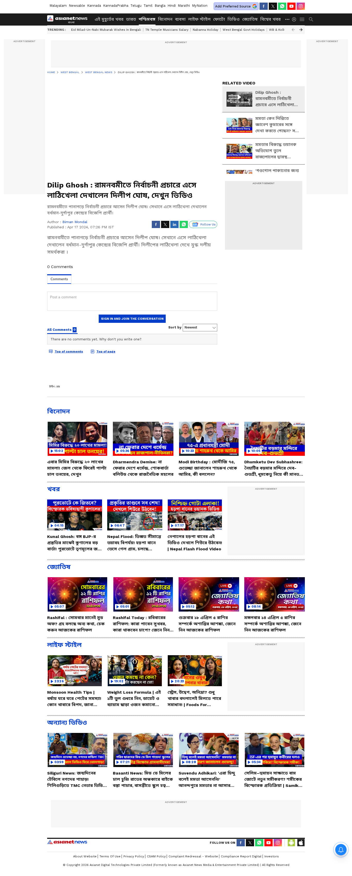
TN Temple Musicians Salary (166, 30)
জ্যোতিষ (250, 19)
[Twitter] (273, 6)
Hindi (171, 5)
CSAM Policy (156, 856)
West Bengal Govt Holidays (244, 30)
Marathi (184, 5)
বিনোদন (165, 19)
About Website (85, 856)
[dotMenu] (287, 19)
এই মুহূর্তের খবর (109, 19)
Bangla (160, 5)
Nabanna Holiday (205, 30)
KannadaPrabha (115, 5)
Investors (271, 856)
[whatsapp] (282, 6)
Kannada (94, 5)
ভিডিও (234, 19)
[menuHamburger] (302, 19)
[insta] (301, 6)
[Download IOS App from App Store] (301, 842)
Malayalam (58, 5)
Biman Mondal (74, 222)
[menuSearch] (311, 19)
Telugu (135, 5)
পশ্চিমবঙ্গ (147, 19)
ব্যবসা (180, 19)
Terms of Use (110, 856)
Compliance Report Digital (241, 856)
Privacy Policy (133, 856)
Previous (293, 30)
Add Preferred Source (233, 6)
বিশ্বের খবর (270, 19)
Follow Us (208, 224)
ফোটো (219, 19)
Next (301, 30)
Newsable (77, 5)
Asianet (67, 842)
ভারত (131, 19)
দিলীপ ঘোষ (54, 386)
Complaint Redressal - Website (193, 856)
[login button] (295, 19)
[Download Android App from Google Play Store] (291, 842)
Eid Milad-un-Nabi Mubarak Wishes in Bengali (106, 30)
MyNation (199, 5)
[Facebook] (263, 6)
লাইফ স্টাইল (199, 19)
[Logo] (69, 19)
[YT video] (291, 6)
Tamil (148, 5)
